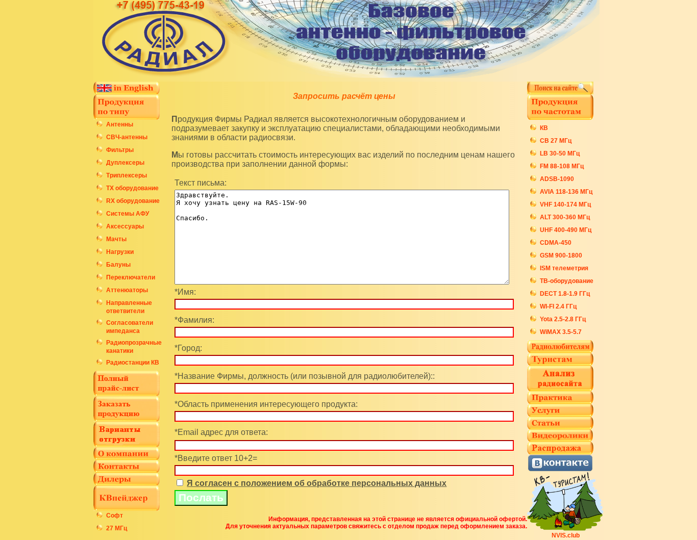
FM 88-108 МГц (562, 166)
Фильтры (120, 149)
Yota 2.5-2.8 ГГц (563, 319)
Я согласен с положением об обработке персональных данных (316, 483)
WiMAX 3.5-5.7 (561, 332)
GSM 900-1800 (561, 255)
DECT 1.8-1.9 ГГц (565, 293)
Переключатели (130, 277)
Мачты (116, 239)
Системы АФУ (127, 213)
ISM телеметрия (564, 268)
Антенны (119, 124)
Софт (114, 515)
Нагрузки (120, 251)
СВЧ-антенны (126, 137)
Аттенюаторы (127, 290)
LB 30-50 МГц (560, 153)
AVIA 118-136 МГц (566, 191)
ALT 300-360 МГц (565, 217)
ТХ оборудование (132, 188)
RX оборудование (133, 200)
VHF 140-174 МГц (565, 204)
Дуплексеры (125, 162)
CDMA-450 (555, 242)
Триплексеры (126, 175)
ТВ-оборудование (566, 281)
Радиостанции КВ (132, 362)
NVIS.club (566, 535)
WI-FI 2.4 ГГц (558, 306)
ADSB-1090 (557, 179)
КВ (544, 128)
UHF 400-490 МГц (565, 230)
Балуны (118, 264)
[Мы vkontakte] (560, 469)
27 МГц (116, 528)
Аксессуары (125, 226)
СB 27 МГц (555, 140)
